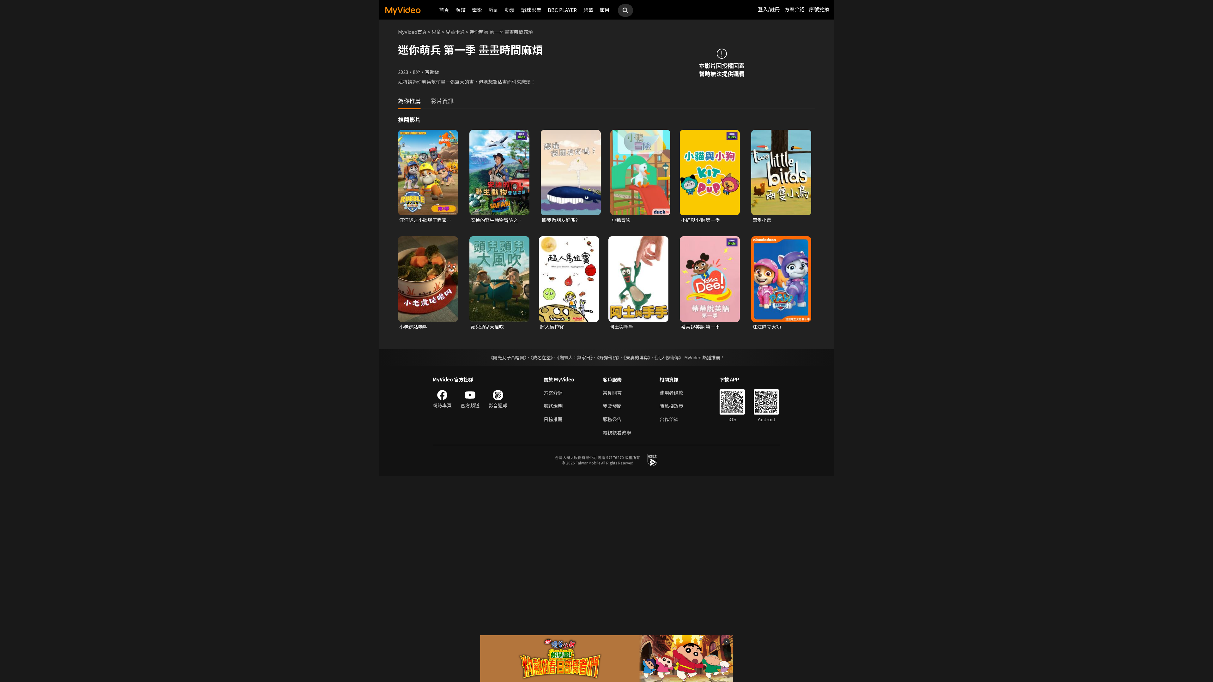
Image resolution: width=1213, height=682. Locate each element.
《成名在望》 (542, 357)
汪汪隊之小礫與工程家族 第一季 (425, 220)
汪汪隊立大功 (766, 326)
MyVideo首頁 (412, 31)
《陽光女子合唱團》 (507, 357)
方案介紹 (794, 9)
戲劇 (493, 10)
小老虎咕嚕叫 (413, 326)
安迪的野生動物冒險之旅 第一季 (497, 220)
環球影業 (531, 10)
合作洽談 (669, 419)
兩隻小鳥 (761, 220)
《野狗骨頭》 (608, 357)
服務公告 (612, 419)
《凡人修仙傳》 (669, 357)
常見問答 (612, 392)
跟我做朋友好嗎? (560, 220)
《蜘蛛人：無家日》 (575, 357)
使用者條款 (671, 392)
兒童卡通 (455, 31)
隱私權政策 (671, 406)
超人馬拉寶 (552, 326)
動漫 (510, 10)
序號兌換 (819, 9)
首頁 (444, 10)
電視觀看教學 (617, 432)
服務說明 (553, 406)
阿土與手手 (621, 326)
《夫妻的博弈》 (637, 357)
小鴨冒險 (621, 220)
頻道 (461, 10)
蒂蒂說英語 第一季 (700, 326)
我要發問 (612, 406)
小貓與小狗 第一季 (700, 220)
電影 (477, 10)
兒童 (588, 10)
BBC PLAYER (562, 10)
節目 (605, 10)
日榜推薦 (553, 419)
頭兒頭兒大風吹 (487, 326)
